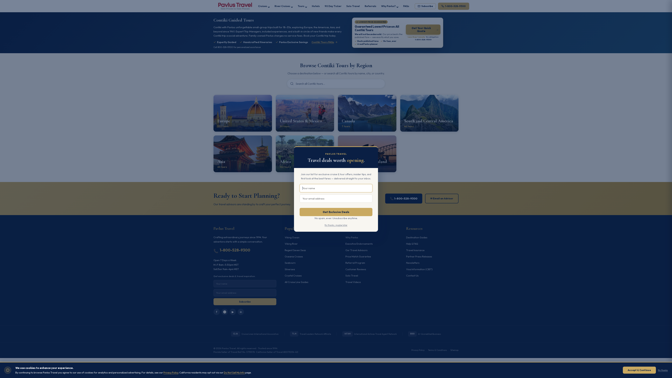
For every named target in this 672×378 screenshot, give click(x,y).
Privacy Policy (170, 372)
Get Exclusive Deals (336, 212)
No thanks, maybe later (336, 225)
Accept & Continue (639, 370)
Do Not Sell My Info (234, 372)
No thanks (663, 370)
